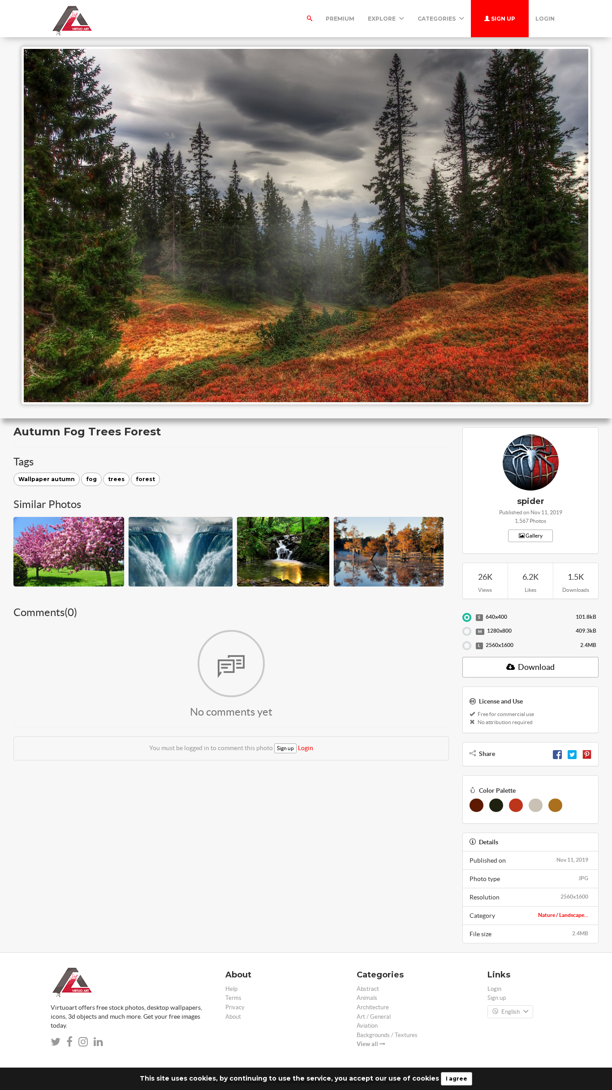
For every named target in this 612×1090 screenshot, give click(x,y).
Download (536, 667)
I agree (456, 1078)
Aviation (367, 1025)
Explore (382, 18)
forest (145, 479)
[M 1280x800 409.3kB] (466, 631)
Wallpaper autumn (46, 479)
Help (231, 989)
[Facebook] (557, 753)
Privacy (235, 1007)
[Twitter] (572, 753)
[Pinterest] (586, 753)
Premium (340, 18)
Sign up (502, 18)
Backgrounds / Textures (387, 1035)
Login (545, 18)
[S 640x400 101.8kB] (466, 617)
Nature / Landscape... (563, 915)
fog (91, 479)
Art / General (374, 1016)
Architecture (373, 1007)
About (233, 1016)
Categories (437, 18)
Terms (233, 997)
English (510, 1011)
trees (116, 479)
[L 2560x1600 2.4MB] (466, 645)
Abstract (368, 989)
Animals (367, 997)
